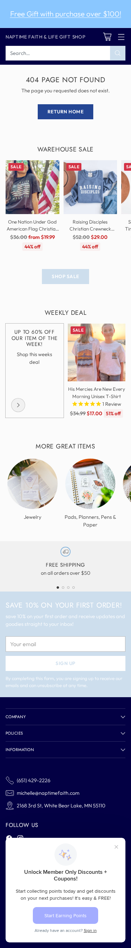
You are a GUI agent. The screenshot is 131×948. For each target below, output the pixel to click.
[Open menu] (121, 37)
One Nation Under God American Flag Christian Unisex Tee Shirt (32, 229)
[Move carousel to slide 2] (63, 587)
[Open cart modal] (107, 37)
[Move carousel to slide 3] (68, 587)
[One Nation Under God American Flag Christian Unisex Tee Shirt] (32, 187)
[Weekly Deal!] (18, 405)
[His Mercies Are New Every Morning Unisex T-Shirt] (97, 353)
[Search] (117, 53)
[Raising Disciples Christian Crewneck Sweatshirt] (90, 187)
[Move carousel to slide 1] (58, 587)
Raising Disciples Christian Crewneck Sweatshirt (90, 229)
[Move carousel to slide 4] (73, 587)
